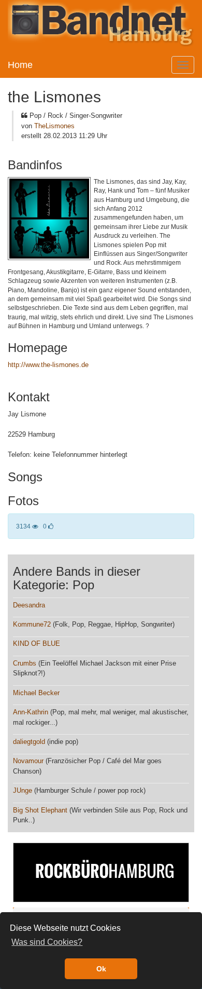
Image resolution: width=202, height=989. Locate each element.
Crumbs (24, 663)
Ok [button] (101, 969)
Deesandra (29, 605)
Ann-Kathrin (30, 712)
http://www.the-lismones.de (48, 365)
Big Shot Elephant (40, 810)
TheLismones (54, 126)
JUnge (22, 790)
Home (20, 65)
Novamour (28, 761)
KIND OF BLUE (36, 643)
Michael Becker (36, 693)
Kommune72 (32, 624)
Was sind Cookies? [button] (46, 942)
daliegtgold (29, 742)
